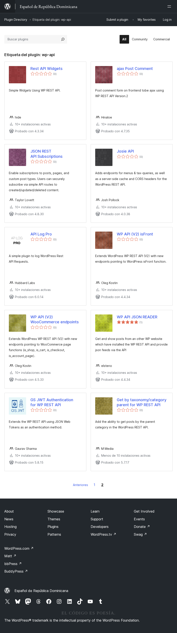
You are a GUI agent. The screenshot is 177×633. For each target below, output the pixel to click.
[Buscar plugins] (62, 39)
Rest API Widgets (46, 68)
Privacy (10, 534)
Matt (10, 556)
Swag (140, 534)
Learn (95, 511)
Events (139, 519)
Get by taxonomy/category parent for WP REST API (141, 402)
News (8, 519)
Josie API (125, 151)
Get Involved (144, 511)
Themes (53, 519)
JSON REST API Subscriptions (46, 153)
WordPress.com (19, 548)
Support (97, 519)
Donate (142, 526)
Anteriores (80, 485)
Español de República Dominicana (41, 591)
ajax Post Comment (135, 68)
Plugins (52, 526)
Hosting (10, 526)
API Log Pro (41, 234)
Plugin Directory (15, 19)
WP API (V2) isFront (135, 234)
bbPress (13, 564)
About (9, 511)
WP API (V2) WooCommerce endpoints (54, 319)
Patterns (54, 534)
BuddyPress (16, 571)
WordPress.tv (103, 534)
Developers (100, 526)
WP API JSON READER (137, 317)
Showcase (55, 511)
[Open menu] (170, 6)
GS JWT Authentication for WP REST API (51, 402)
